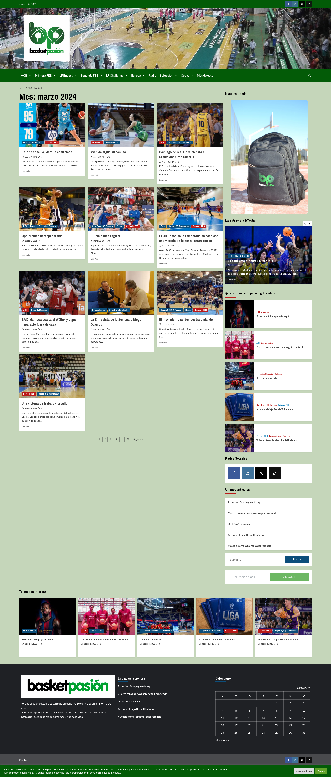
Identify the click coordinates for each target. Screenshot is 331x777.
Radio (152, 75)
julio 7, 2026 (235, 261)
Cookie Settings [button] (304, 771)
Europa (136, 75)
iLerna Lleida (267, 343)
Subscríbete (289, 576)
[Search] (310, 75)
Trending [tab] (268, 293)
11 (222, 717)
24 (303, 725)
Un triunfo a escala (266, 378)
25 (222, 732)
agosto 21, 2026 (208, 644)
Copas (185, 75)
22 (276, 725)
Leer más (26, 171)
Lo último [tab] (235, 293)
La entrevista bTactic (118, 310)
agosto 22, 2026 (31, 644)
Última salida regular (106, 236)
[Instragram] (295, 4)
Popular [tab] (251, 293)
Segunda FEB (89, 75)
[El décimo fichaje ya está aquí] (239, 313)
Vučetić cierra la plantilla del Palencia (277, 440)
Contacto (24, 760)
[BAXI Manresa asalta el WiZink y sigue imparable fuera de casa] (52, 293)
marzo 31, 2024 (31, 157)
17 (303, 717)
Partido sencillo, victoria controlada (47, 152)
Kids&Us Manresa (39, 310)
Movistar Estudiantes (32, 142)
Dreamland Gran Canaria (180, 142)
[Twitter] (302, 4)
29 (128, 439)
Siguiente (138, 439)
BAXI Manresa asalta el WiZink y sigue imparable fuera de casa (49, 322)
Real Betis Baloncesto (49, 393)
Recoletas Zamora (47, 226)
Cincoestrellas (98, 310)
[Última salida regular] (121, 209)
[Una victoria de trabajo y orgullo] (52, 376)
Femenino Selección (265, 374)
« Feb (218, 740)
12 (236, 717)
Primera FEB (43, 75)
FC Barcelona (262, 312)
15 (276, 717)
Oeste (119, 226)
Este (163, 226)
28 (263, 732)
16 (290, 717)
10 (303, 710)
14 (263, 717)
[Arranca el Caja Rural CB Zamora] (239, 406)
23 (290, 725)
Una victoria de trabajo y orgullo (44, 403)
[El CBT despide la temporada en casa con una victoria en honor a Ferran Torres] (190, 209)
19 (236, 725)
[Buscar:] (256, 559)
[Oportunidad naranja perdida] (52, 209)
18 (222, 725)
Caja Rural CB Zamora (102, 226)
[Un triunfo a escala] (239, 375)
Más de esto (205, 75)
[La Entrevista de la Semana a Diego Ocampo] (121, 293)
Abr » (226, 740)
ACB (24, 75)
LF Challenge (115, 75)
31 (303, 732)
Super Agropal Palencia (279, 436)
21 (263, 725)
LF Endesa (66, 75)
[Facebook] (288, 4)
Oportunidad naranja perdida (42, 236)
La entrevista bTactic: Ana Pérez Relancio (255, 257)
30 (290, 732)
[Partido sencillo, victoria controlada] (52, 125)
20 (249, 725)
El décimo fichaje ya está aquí (272, 316)
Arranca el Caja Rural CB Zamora (274, 409)
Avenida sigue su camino (108, 152)
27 (249, 732)
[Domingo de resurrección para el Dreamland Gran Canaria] (190, 125)
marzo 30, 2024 (31, 408)
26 (236, 732)
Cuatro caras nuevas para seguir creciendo (280, 347)
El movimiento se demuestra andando (186, 319)
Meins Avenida (112, 142)
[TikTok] (309, 4)
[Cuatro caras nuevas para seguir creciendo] (239, 344)
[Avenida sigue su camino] (121, 125)
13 (249, 717)
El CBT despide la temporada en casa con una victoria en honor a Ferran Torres (188, 238)
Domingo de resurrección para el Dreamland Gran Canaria (182, 154)
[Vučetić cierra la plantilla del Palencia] (239, 437)
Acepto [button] (321, 771)
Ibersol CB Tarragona (179, 226)
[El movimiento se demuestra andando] (190, 293)
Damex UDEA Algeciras (171, 310)
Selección (166, 75)
